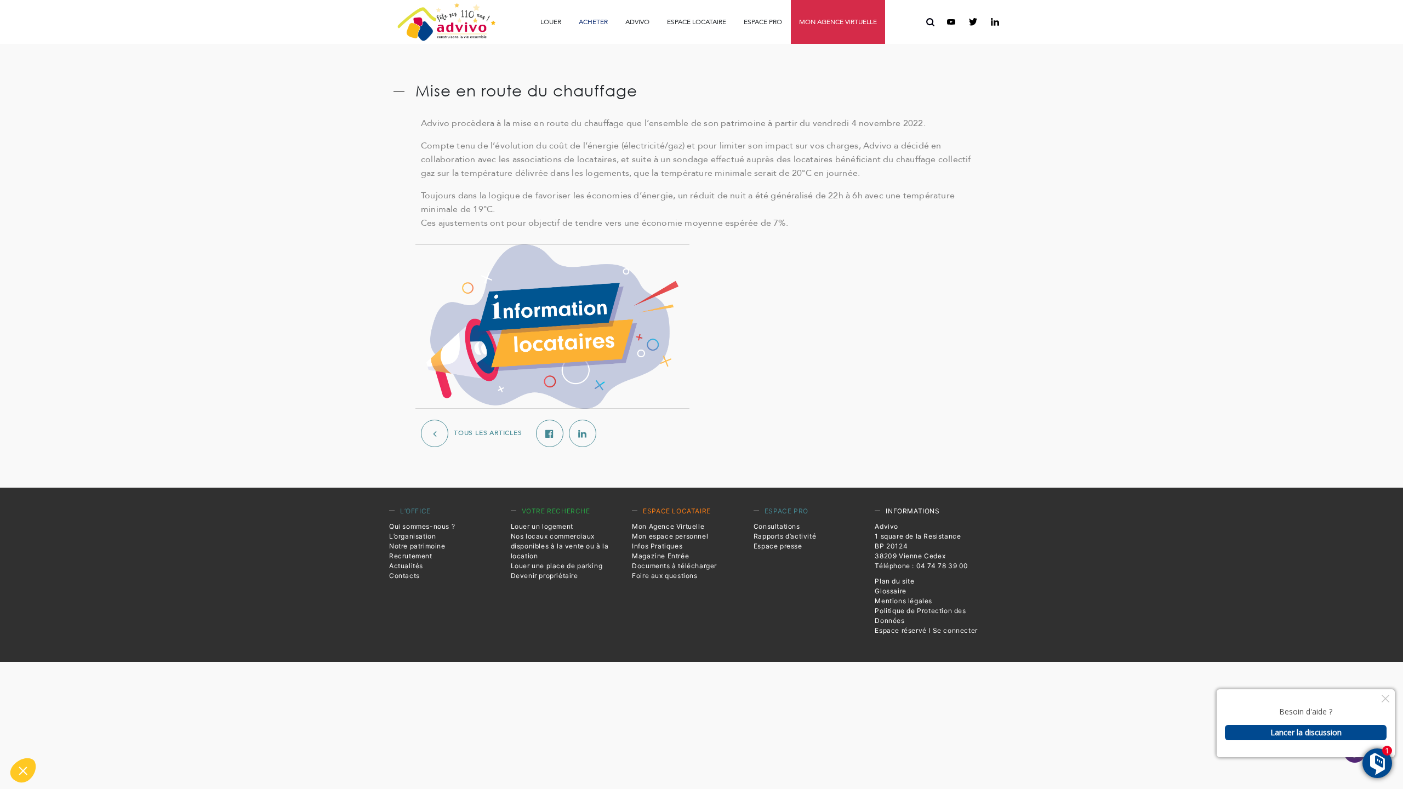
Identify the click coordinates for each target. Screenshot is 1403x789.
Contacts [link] (404, 575)
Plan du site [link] (894, 581)
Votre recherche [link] (556, 511)
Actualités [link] (406, 566)
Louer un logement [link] (542, 526)
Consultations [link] (626, 46)
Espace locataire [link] (696, 22)
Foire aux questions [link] (826, 47)
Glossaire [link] (890, 591)
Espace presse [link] (775, 46)
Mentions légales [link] (903, 601)
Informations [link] (912, 511)
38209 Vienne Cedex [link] (910, 556)
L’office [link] (415, 511)
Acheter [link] (593, 22)
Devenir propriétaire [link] (544, 575)
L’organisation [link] (412, 536)
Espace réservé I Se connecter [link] (926, 630)
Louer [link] (550, 22)
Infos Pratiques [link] (568, 46)
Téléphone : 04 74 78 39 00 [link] (921, 566)
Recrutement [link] (410, 556)
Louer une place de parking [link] (557, 566)
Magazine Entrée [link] (660, 556)
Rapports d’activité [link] (700, 47)
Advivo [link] (637, 22)
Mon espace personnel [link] (670, 536)
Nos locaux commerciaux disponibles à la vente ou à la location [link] (560, 546)
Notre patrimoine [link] (417, 546)
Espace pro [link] (763, 22)
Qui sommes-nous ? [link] (422, 526)
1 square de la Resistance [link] (918, 536)
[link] (446, 22)
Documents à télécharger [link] (674, 566)
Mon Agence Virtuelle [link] (668, 526)
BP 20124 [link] (891, 546)
